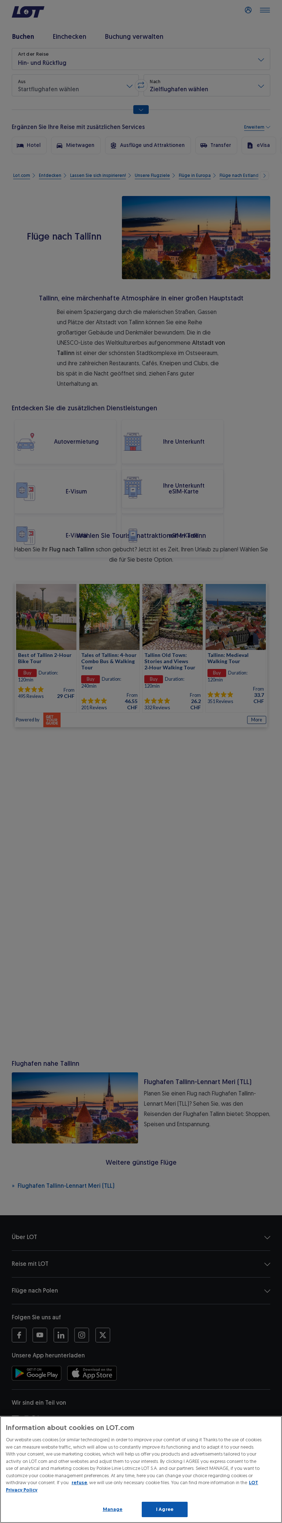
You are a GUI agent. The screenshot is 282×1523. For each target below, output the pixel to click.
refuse (79, 1482)
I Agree (164, 1509)
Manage (113, 1509)
